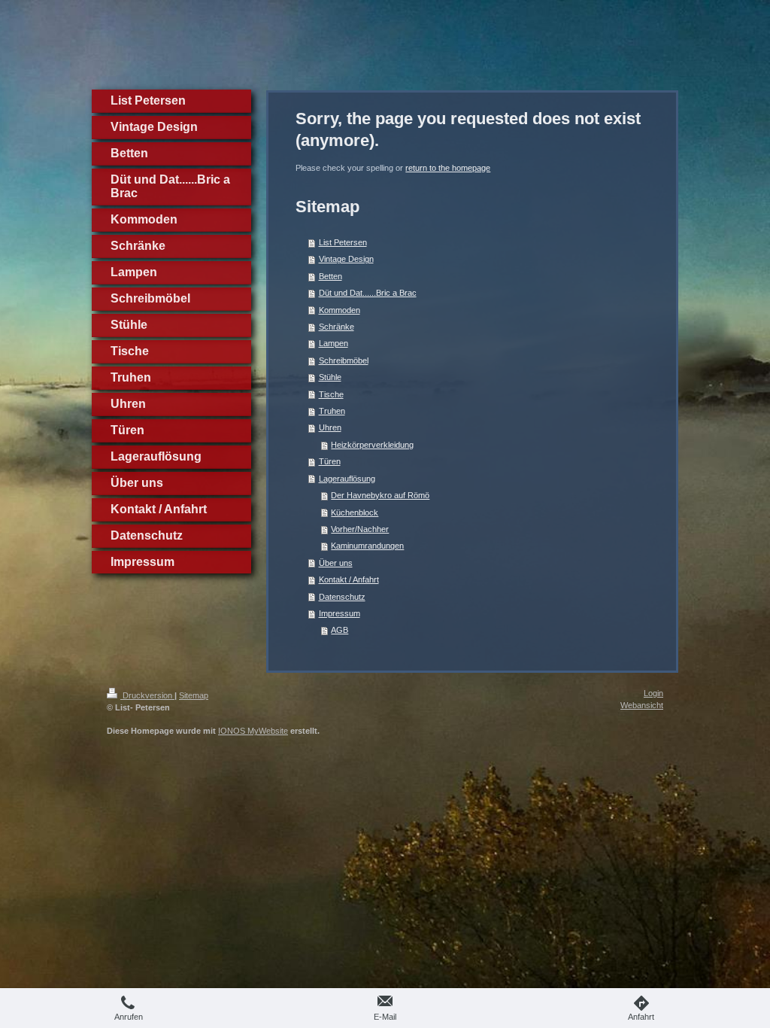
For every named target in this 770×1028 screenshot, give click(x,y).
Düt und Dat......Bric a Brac (368, 292)
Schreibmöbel (343, 360)
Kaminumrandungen (367, 545)
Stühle (330, 377)
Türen (330, 461)
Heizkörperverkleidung (372, 444)
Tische (331, 394)
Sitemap (193, 695)
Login (653, 693)
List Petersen (343, 242)
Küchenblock (354, 512)
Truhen (332, 410)
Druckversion (147, 695)
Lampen (333, 343)
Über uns (336, 562)
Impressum (339, 613)
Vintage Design (346, 258)
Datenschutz (342, 596)
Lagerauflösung (347, 478)
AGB (339, 629)
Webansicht (641, 705)
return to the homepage (447, 167)
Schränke (336, 326)
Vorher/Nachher (360, 529)
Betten (330, 276)
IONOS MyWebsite (253, 730)
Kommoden (339, 310)
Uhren (330, 427)
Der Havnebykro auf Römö (380, 495)
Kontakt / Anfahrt (349, 579)
